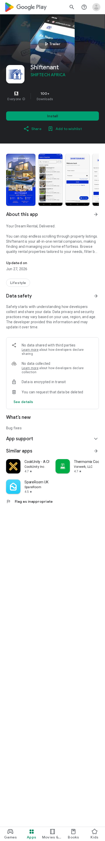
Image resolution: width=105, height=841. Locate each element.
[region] (52, 96)
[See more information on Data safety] (96, 296)
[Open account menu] (96, 7)
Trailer (51, 44)
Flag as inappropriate (29, 501)
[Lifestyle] (18, 283)
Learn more (30, 350)
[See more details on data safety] (23, 402)
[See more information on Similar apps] (96, 451)
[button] (23, 99)
